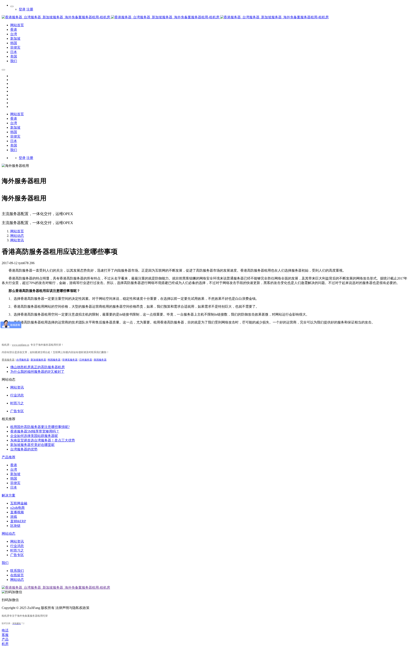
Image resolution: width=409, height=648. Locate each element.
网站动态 (17, 235)
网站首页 (17, 114)
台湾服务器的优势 (23, 449)
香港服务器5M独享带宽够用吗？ (34, 431)
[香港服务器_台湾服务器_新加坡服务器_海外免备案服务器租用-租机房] (111, 17)
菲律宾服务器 (70, 359)
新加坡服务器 (38, 359)
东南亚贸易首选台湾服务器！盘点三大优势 (42, 440)
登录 (22, 9)
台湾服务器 (22, 359)
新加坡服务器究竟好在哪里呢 (32, 445)
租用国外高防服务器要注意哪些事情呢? (40, 427)
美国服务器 (100, 359)
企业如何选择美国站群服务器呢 (34, 436)
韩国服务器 (54, 359)
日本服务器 (85, 359)
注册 (29, 9)
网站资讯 (17, 240)
